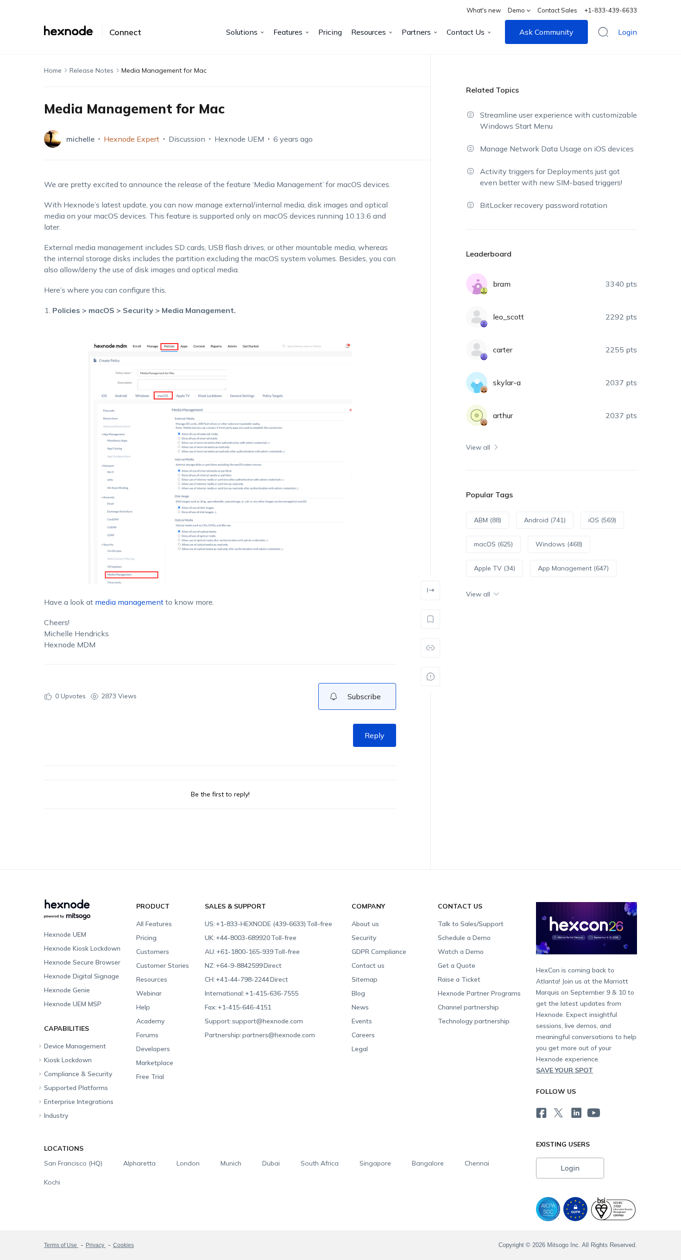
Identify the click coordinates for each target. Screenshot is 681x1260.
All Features (154, 924)
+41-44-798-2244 (246, 979)
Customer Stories (162, 965)
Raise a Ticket (459, 979)
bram (502, 283)
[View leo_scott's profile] (476, 316)
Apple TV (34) (494, 568)
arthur (503, 415)
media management (129, 602)
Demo (516, 10)
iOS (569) (602, 520)
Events (362, 1021)
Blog (358, 993)
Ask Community (546, 32)
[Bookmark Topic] (430, 619)
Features (288, 32)
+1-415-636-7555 (251, 993)
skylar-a (507, 382)
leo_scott (508, 316)
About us (365, 924)
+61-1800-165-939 (252, 951)
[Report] (430, 676)
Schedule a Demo (464, 938)
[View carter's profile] (476, 349)
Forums (147, 1035)
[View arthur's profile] (476, 415)
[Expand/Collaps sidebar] (430, 590)
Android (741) (545, 520)
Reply (375, 735)
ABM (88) (487, 520)
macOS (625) (493, 544)
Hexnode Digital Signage (81, 976)
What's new (484, 10)
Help (143, 1007)
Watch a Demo (461, 951)
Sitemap (365, 979)
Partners (416, 32)
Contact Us (466, 32)
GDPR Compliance (379, 951)
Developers (153, 1049)
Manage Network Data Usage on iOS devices (557, 148)
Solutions (242, 32)
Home (53, 70)
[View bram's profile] (476, 284)
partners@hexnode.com (260, 1035)
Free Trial (150, 1076)
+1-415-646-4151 (238, 1007)
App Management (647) (573, 568)
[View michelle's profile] (53, 139)
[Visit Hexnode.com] (73, 30)
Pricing (330, 32)
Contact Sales (557, 10)
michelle (80, 139)
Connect (125, 32)
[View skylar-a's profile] (476, 382)
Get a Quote (456, 965)
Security (364, 938)
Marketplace (154, 1063)
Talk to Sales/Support (471, 924)
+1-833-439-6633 (610, 10)
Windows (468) (559, 544)
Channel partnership (468, 1007)
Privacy (96, 1245)
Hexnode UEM (239, 139)
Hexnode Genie (67, 990)
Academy (150, 1021)
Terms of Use (61, 1245)
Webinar (149, 993)
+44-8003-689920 (250, 938)
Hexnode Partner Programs (479, 993)
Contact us (368, 965)
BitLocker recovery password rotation (543, 205)
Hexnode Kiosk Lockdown (82, 948)
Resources (368, 32)
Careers (363, 1035)
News (360, 1007)
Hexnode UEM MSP (72, 1004)
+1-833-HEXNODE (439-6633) (268, 924)
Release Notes (91, 70)
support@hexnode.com (254, 1021)
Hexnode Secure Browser (82, 962)
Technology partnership (474, 1021)
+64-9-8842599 (243, 965)
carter (502, 349)
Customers (152, 951)
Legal (360, 1049)
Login (627, 32)
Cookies (123, 1245)
